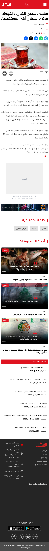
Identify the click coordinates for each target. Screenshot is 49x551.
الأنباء (38, 33)
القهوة (34, 228)
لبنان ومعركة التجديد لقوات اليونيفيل (30, 315)
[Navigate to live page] (27, 4)
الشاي (44, 228)
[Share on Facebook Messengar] (36, 38)
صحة (44, 33)
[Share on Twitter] (31, 38)
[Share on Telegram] (46, 38)
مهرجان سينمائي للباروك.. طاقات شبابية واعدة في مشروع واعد (24, 351)
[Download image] (3, 67)
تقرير (43, 276)
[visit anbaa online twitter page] (21, 537)
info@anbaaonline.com (12, 471)
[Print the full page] (10, 73)
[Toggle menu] (45, 4)
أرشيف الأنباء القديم (41, 464)
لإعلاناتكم (44, 457)
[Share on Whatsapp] (41, 38)
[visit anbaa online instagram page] (35, 537)
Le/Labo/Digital (24, 547)
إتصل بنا (44, 454)
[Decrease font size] (41, 72)
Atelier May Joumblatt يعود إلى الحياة (30, 279)
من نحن (44, 450)
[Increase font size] (46, 72)
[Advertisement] (24, 178)
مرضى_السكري (21, 228)
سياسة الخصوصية (42, 461)
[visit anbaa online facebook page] (14, 537)
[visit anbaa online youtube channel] (28, 537)
